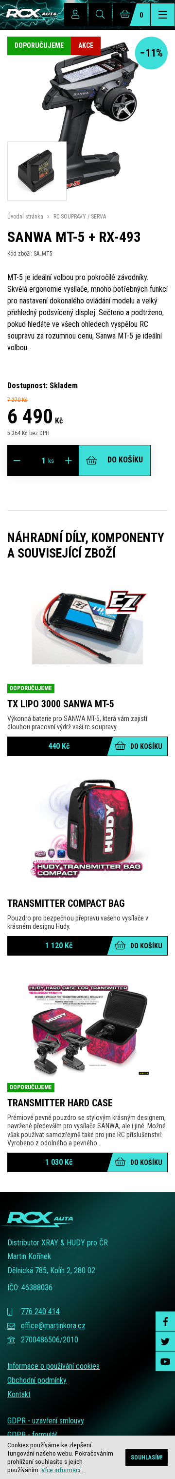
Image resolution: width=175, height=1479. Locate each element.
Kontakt (19, 1394)
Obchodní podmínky (37, 1380)
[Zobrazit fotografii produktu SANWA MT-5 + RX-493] (87, 195)
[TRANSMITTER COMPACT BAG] (87, 829)
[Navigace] (163, 14)
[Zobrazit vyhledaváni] (100, 14)
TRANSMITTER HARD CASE (60, 1103)
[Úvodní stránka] (28, 14)
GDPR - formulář (32, 1434)
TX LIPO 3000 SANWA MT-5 (60, 704)
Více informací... (63, 1470)
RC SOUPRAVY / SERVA (79, 216)
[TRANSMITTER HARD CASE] (87, 1028)
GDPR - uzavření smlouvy (45, 1420)
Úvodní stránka (25, 216)
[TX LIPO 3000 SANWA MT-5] (87, 629)
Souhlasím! (146, 1457)
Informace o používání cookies (53, 1366)
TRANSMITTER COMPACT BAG (66, 903)
